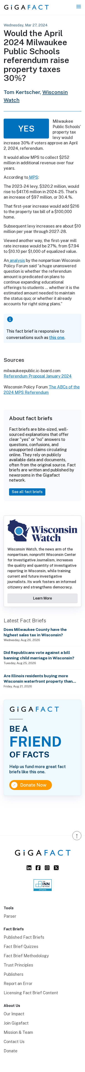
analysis (17, 260)
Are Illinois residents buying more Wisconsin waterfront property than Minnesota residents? (38, 678)
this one (56, 337)
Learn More (42, 598)
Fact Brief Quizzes (21, 946)
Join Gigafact (16, 1023)
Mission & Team (18, 1032)
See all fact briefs (27, 492)
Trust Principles (18, 965)
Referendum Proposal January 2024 (38, 376)
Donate (10, 1050)
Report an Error (18, 983)
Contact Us (14, 1041)
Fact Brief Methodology (26, 955)
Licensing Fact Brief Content (31, 992)
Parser (10, 916)
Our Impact (14, 1013)
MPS (33, 177)
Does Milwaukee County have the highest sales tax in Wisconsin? (35, 632)
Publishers (13, 974)
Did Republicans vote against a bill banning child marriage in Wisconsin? (39, 655)
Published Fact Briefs (24, 937)
